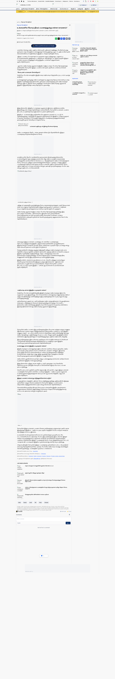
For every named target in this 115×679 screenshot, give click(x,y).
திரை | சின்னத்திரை (41, 8)
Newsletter (35, 451)
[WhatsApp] (95, 1)
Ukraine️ (46, 502)
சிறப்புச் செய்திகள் (22, 25)
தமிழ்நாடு (80, 8)
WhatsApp (43, 453)
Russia (25, 502)
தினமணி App (37, 458)
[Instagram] (88, 1)
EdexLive (71, 1)
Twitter (34, 456)
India (19, 502)
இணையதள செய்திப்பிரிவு (23, 42)
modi (30, 502)
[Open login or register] (24, 1)
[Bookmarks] (21, 1)
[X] (91, 1)
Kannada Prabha (41, 1)
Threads (53, 456)
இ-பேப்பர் (94, 5)
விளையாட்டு (53, 8)
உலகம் (93, 8)
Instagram (39, 456)
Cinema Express (58, 1)
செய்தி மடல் (84, 5)
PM (35, 502)
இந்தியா (87, 8)
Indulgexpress (65, 1)
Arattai (56, 456)
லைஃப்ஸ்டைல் (64, 8)
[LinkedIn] (64, 39)
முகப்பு (18, 8)
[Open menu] (17, 1)
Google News (62, 456)
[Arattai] (86, 1)
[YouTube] (93, 1)
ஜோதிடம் (73, 8)
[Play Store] (98, 1)
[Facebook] (83, 1)
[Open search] (19, 1)
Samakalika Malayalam (49, 1)
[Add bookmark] (69, 25)
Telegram (48, 456)
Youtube (44, 456)
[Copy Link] (69, 39)
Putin (40, 502)
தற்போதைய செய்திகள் (27, 8)
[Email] (67, 39)
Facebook (31, 456)
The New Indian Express (32, 1)
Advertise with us (38, 105)
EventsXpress (77, 1)
